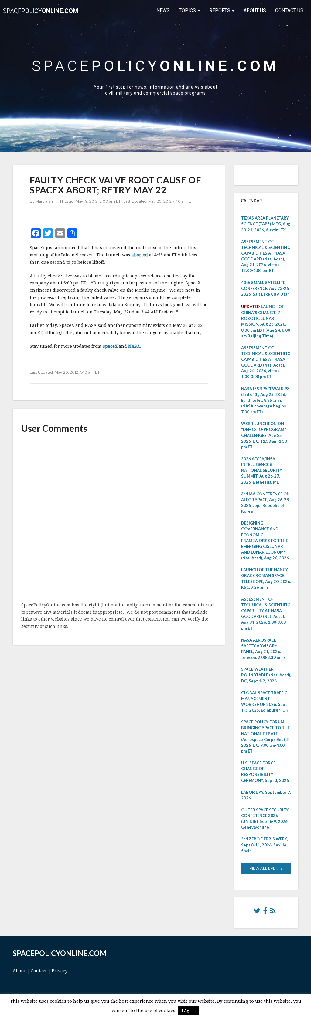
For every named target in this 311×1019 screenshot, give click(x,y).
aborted (140, 255)
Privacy (59, 970)
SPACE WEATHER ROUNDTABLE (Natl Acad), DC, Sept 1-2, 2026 (266, 675)
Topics (188, 10)
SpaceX (111, 346)
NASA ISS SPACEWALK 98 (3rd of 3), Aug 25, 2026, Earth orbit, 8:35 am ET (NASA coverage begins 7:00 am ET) (265, 400)
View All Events (266, 868)
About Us (255, 10)
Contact (38, 970)
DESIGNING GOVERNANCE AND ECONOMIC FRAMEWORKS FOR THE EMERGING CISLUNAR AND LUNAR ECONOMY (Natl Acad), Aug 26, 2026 (265, 540)
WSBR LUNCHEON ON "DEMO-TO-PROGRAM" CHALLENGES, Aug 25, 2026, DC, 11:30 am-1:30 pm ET (264, 435)
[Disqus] (118, 518)
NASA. (134, 346)
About (19, 970)
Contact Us (289, 10)
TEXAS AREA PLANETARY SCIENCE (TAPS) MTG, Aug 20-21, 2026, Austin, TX (265, 224)
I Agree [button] (189, 1010)
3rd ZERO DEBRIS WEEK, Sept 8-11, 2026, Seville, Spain (264, 844)
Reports (220, 10)
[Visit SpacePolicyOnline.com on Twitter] (257, 912)
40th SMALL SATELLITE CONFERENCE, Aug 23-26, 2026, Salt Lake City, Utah (265, 288)
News (163, 10)
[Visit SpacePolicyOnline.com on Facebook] (265, 912)
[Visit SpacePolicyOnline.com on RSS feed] (273, 912)
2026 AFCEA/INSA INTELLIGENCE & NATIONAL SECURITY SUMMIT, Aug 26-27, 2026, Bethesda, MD (261, 470)
